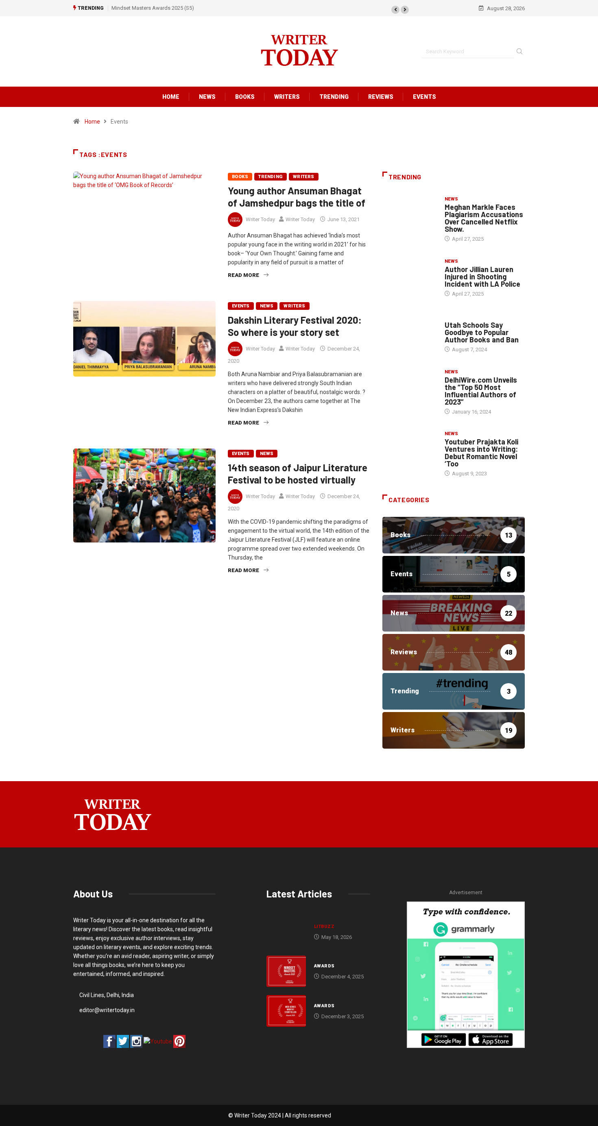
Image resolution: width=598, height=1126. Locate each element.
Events (424, 97)
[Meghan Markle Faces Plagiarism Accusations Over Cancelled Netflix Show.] (409, 215)
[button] (395, 10)
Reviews (380, 97)
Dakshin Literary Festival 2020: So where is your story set (295, 326)
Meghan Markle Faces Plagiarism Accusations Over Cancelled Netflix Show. (484, 218)
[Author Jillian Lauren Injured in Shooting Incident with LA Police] (409, 277)
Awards (324, 966)
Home (170, 97)
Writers (287, 97)
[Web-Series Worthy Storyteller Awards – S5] (286, 1011)
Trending (334, 97)
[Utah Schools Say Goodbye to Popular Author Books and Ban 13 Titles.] (409, 333)
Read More (243, 275)
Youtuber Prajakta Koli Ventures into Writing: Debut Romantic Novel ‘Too (481, 452)
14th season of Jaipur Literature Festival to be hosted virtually (297, 474)
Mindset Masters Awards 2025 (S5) (152, 8)
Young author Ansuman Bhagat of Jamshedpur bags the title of (296, 197)
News (207, 97)
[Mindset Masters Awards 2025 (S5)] (286, 971)
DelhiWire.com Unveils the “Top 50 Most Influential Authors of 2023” (481, 390)
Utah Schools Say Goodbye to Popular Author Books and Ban (482, 332)
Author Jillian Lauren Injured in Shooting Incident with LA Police (482, 276)
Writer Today (260, 219)
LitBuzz (324, 926)
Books (245, 97)
